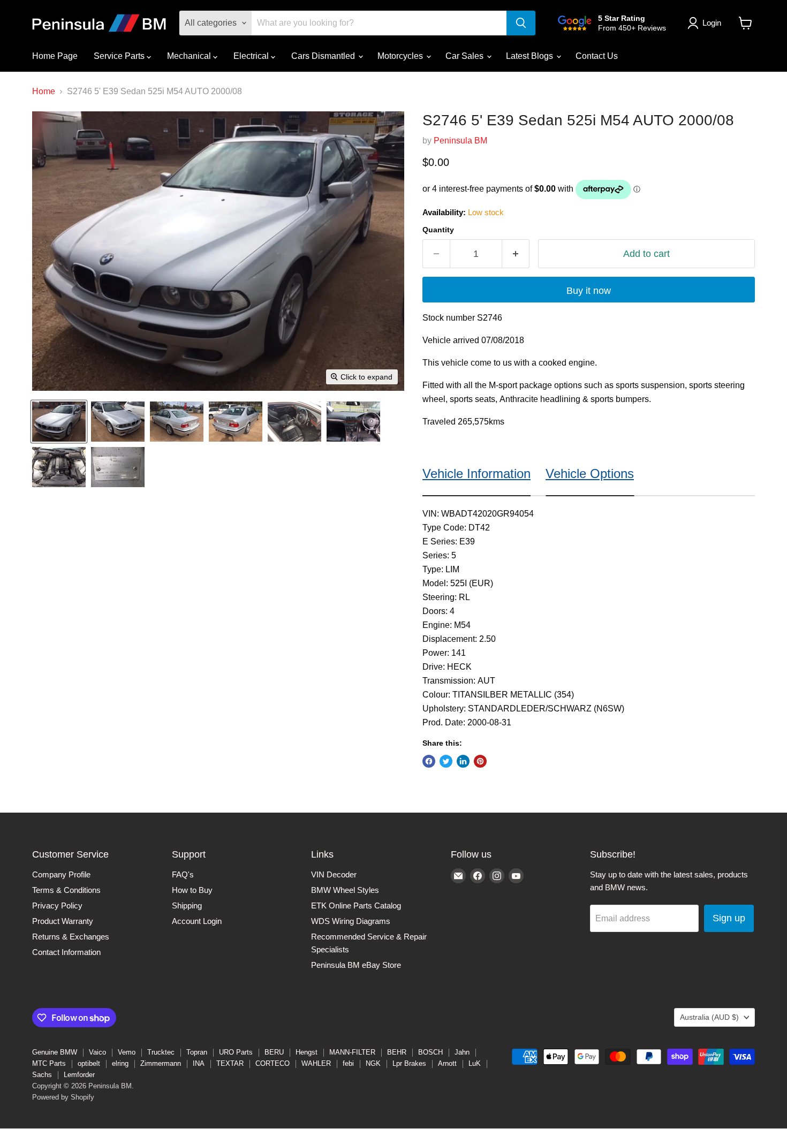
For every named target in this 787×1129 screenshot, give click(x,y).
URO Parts (236, 1052)
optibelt (89, 1063)
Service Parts (120, 55)
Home (43, 91)
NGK (373, 1063)
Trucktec (161, 1052)
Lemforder (79, 1075)
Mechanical (190, 55)
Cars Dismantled (324, 55)
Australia (709, 1017)
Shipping (187, 905)
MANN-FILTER (352, 1052)
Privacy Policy (57, 905)
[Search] (520, 23)
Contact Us (597, 55)
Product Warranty (62, 921)
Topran (196, 1052)
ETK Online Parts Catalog (356, 905)
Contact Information (66, 952)
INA (199, 1063)
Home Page (55, 55)
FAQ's (183, 874)
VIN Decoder (334, 874)
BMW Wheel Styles (345, 890)
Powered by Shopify (63, 1097)
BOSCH (430, 1052)
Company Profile (61, 874)
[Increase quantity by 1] (515, 254)
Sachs (42, 1075)
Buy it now (588, 290)
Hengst (306, 1052)
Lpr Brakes (409, 1063)
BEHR (396, 1052)
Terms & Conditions (66, 890)
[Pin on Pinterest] (480, 761)
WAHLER (316, 1063)
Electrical (252, 55)
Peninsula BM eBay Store (356, 964)
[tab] (476, 470)
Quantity (438, 229)
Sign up (729, 918)
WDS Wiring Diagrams (350, 921)
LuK (474, 1063)
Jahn (462, 1052)
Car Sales (465, 55)
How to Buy (192, 890)
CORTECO (272, 1063)
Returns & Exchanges (70, 936)
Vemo (126, 1052)
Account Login (197, 921)
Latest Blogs (530, 55)
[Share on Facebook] (428, 761)
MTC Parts (49, 1063)
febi (348, 1063)
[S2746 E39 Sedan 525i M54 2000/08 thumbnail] (59, 421)
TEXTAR (230, 1063)
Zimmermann (160, 1063)
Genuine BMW (54, 1052)
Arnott (447, 1063)
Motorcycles (401, 55)
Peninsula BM (460, 140)
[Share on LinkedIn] (463, 761)
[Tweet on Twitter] (446, 761)
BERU (274, 1052)
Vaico (97, 1052)
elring (120, 1063)
